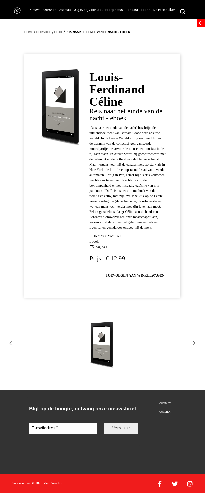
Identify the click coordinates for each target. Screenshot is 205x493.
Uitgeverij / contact (88, 9)
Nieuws (35, 9)
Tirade (145, 9)
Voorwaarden (21, 483)
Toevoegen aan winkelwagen (135, 275)
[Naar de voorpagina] (15, 10)
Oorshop (50, 9)
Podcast (132, 9)
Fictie (58, 32)
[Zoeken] (183, 12)
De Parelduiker (164, 9)
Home (28, 32)
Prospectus (114, 9)
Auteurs (65, 9)
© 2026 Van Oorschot (47, 483)
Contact (165, 403)
